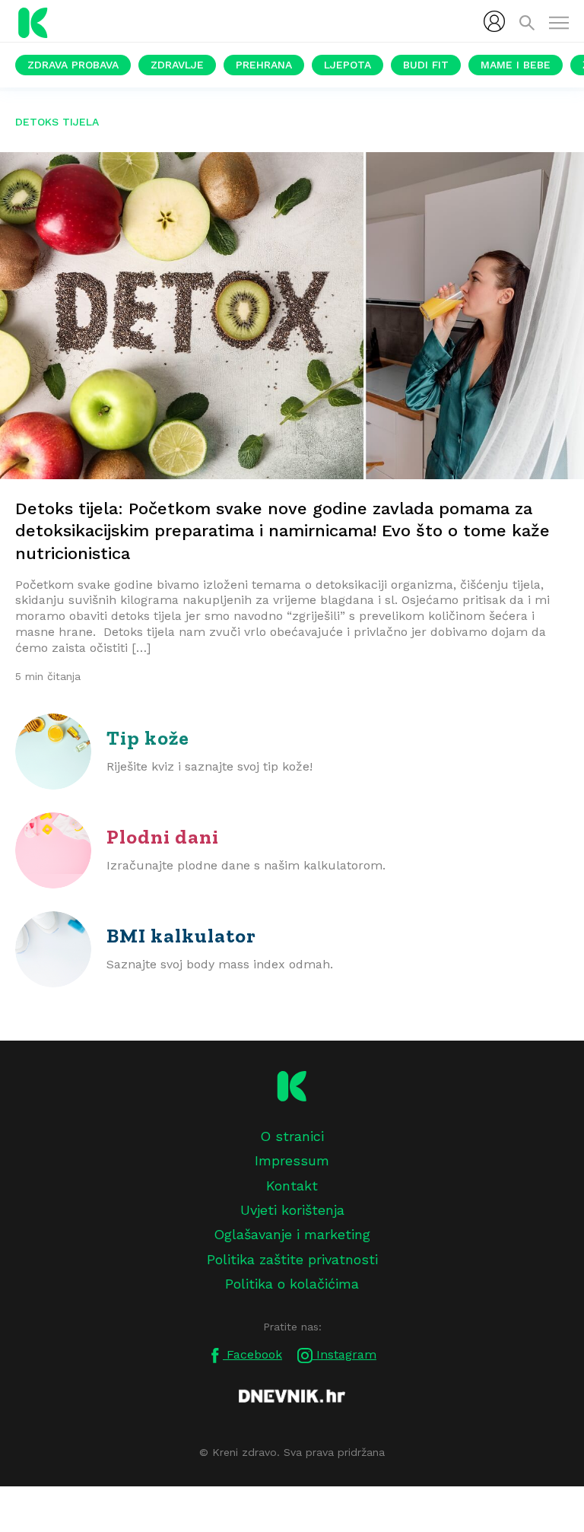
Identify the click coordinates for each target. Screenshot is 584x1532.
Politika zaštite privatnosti (292, 1259)
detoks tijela (57, 122)
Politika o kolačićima (292, 1284)
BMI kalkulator (181, 935)
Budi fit (426, 65)
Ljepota (347, 65)
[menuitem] (494, 21)
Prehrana (264, 65)
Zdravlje (177, 65)
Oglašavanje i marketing (292, 1234)
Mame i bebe (516, 65)
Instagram (344, 1354)
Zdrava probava (73, 65)
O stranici (292, 1136)
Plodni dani (162, 837)
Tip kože (147, 738)
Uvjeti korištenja (292, 1210)
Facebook (252, 1354)
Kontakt (292, 1185)
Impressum (292, 1160)
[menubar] (494, 21)
